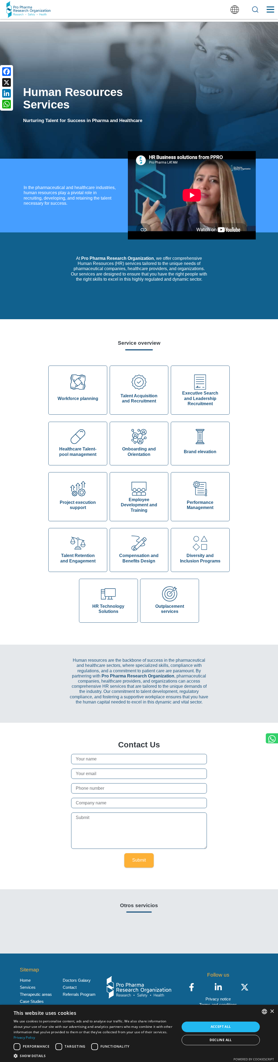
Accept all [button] (221, 1026)
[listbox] (264, 1011)
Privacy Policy (24, 1037)
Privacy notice (218, 999)
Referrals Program (79, 994)
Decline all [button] (221, 1040)
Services (28, 987)
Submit (139, 860)
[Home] (28, 9)
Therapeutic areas (36, 994)
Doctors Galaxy (77, 980)
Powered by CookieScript (253, 1059)
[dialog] (139, 1033)
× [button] (272, 1011)
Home (25, 980)
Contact (70, 987)
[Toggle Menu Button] (270, 9)
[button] (94, 1055)
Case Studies (32, 1001)
